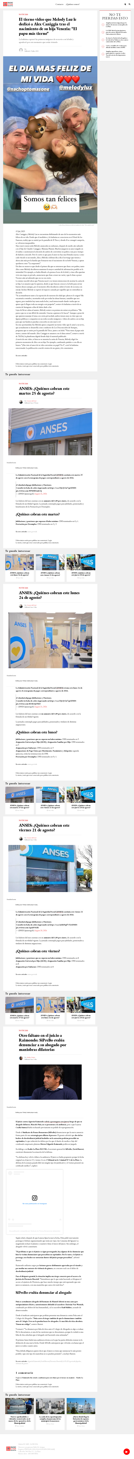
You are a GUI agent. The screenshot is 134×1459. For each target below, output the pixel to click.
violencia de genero (22, 1363)
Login (50, 364)
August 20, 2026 (40, 930)
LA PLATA (66, 1361)
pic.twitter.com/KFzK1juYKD (28, 704)
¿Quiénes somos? (73, 4)
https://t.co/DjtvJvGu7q (59, 488)
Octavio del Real (31, 401)
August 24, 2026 (40, 494)
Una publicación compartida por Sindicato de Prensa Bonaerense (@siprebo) (34, 1231)
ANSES (60, 475)
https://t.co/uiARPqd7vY (60, 925)
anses (29, 531)
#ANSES (72, 488)
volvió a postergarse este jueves (56, 1121)
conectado (36, 366)
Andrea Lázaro (31, 1057)
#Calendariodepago (24, 485)
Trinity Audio (26, 468)
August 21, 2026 (40, 706)
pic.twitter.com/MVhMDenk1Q (29, 491)
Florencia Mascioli (56, 1361)
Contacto (59, 4)
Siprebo (78, 1361)
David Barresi (45, 1361)
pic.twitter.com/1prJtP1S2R (27, 927)
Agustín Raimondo (34, 1361)
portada (34, 531)
